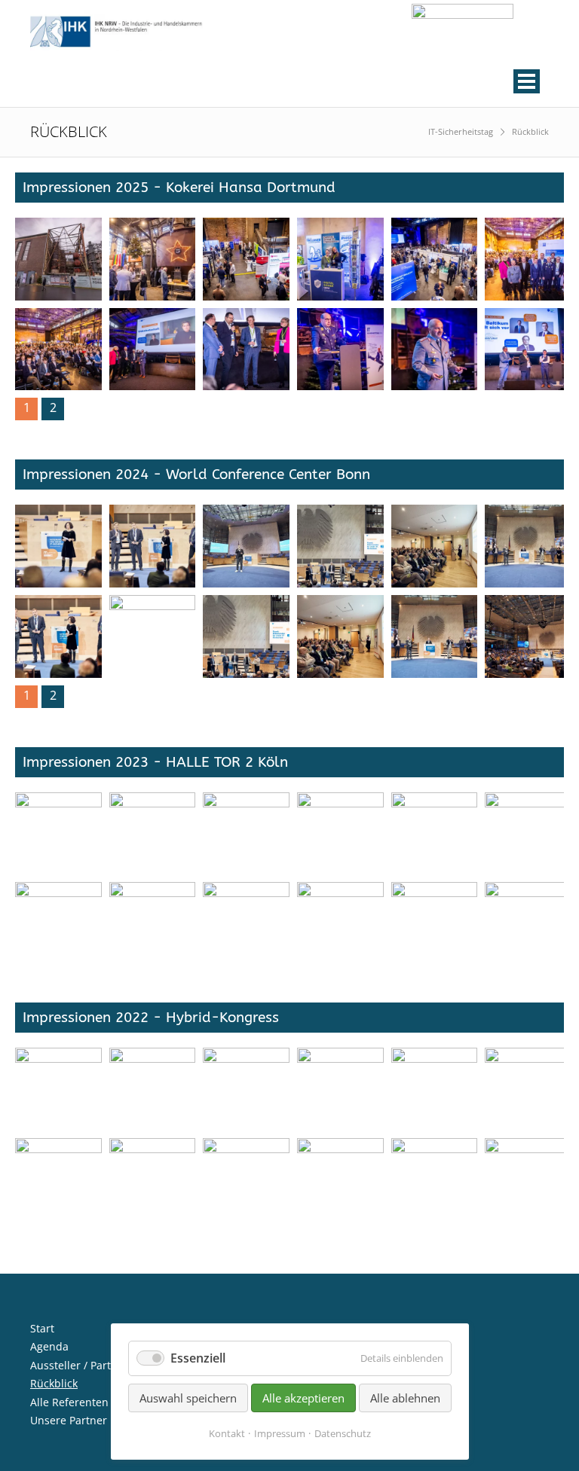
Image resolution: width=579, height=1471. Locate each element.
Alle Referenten (69, 1402)
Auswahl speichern (188, 1397)
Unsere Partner (68, 1420)
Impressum (279, 1433)
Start (42, 1328)
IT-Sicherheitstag (460, 131)
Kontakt (227, 1433)
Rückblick (54, 1383)
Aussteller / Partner (79, 1365)
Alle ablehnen (405, 1397)
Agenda (49, 1346)
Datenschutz (342, 1433)
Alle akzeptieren (303, 1397)
